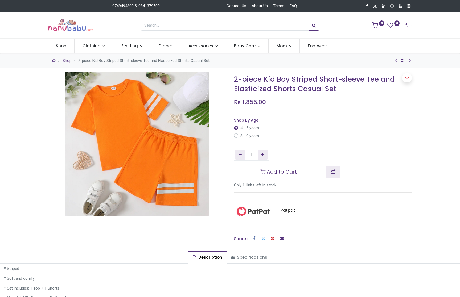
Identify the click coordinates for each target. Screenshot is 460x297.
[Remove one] (240, 155)
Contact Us (236, 5)
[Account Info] (407, 25)
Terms (278, 5)
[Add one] (263, 155)
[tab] (207, 257)
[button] (333, 172)
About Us (260, 5)
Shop (67, 60)
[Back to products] (403, 61)
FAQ (293, 5)
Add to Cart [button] (281, 171)
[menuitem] (61, 46)
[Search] (314, 25)
